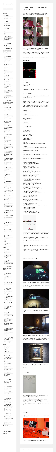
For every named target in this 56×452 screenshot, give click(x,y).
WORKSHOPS (5, 425)
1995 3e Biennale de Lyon (8, 363)
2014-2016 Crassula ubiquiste (8, 402)
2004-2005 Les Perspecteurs (8, 389)
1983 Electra (6, 67)
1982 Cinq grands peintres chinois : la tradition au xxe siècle (8, 277)
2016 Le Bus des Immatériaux (8, 315)
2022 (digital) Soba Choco (8, 100)
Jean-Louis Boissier (8, 4)
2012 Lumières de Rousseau (8, 401)
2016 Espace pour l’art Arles (8, 210)
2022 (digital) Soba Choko (8, 266)
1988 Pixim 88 (6, 70)
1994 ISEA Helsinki (7, 130)
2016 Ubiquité (6, 98)
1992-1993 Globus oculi (7, 360)
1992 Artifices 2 (6, 79)
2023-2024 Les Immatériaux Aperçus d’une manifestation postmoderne (8, 219)
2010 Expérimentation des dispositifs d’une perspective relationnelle (8, 300)
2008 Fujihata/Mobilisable (8, 90)
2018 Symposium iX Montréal (8, 217)
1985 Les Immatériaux (7, 68)
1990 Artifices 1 (6, 73)
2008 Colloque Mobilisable (8, 46)
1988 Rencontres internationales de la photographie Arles (8, 111)
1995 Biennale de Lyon (7, 136)
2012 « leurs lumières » (7, 95)
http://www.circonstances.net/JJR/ (41, 14)
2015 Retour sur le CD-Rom (8, 48)
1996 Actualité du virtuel (8, 369)
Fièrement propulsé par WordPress (28, 449)
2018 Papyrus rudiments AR (8, 418)
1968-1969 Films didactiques (8, 231)
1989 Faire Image (6, 249)
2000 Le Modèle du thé (7, 379)
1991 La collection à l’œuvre (8, 282)
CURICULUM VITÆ (6, 15)
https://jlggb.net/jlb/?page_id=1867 (31, 250)
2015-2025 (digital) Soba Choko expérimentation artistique (7, 410)
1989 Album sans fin (7, 355)
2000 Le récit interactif (7, 43)
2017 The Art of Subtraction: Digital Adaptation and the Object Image (8, 329)
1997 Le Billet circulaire (7, 372)
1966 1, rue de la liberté (7, 229)
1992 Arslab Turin (7, 124)
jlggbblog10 (5, 433)
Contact (5, 31)
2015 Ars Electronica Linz (8, 206)
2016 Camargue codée (7, 415)
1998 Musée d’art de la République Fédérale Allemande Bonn (8, 159)
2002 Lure (5, 45)
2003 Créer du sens (7, 177)
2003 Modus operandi (7, 388)
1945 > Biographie (7, 17)
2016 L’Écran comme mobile (8, 263)
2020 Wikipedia (6, 28)
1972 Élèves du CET (7, 238)
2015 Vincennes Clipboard (8, 246)
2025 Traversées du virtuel (8, 342)
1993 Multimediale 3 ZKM (8, 125)
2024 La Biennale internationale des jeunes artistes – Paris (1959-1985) (8, 338)
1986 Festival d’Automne (8, 109)
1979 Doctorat (6, 21)
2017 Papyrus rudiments (8, 416)
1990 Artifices (6, 114)
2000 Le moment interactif (8, 284)
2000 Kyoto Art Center (7, 167)
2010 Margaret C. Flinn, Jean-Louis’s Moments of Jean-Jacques (8, 303)
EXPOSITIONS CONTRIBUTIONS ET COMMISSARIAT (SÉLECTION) (7, 51)
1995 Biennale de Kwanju (8, 134)
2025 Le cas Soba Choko (7, 341)
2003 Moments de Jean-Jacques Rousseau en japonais (7, 256)
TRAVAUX (4, 344)
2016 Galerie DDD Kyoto (7, 212)
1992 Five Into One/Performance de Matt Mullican (8, 240)
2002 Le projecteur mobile (8, 386)
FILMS (4, 227)
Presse (5, 33)
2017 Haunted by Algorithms (8, 215)
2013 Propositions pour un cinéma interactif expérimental (8, 307)
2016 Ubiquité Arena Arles (8, 213)
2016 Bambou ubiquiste (7, 413)
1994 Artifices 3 (6, 81)
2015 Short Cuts (6, 97)
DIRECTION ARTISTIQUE (7, 36)
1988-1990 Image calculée (8, 72)
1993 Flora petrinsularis (7, 361)
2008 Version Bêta (7, 92)
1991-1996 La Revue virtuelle (8, 78)
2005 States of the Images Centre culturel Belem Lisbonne (8, 185)
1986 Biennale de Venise (7, 107)
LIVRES (4, 247)
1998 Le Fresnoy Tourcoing (8, 156)
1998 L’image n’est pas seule (8, 84)
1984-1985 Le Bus (6, 351)
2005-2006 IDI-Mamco (7, 391)
